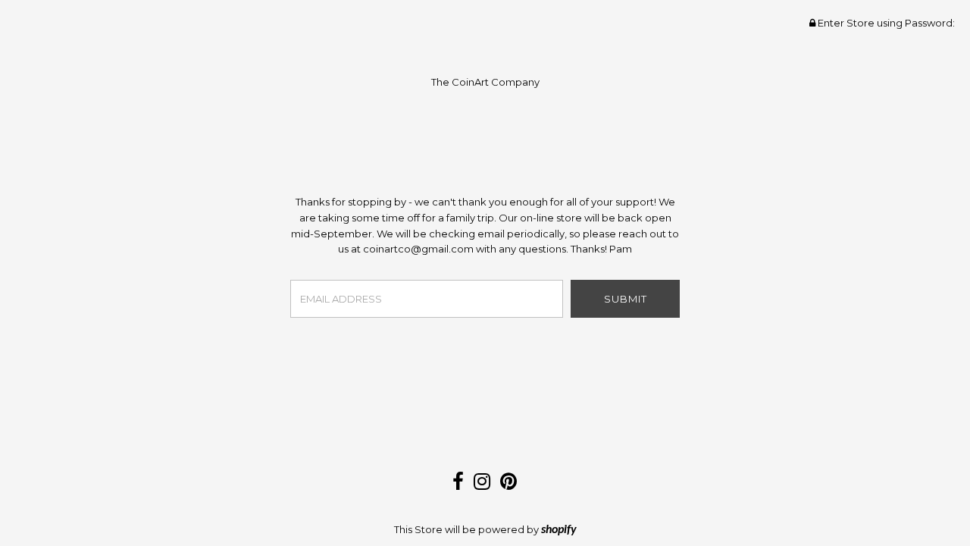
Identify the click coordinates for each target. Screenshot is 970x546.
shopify (559, 530)
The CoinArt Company (485, 82)
